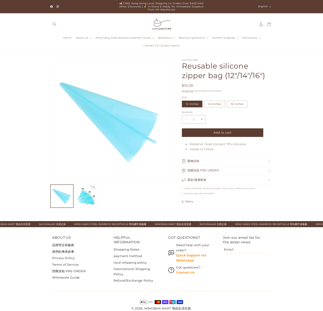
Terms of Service (65, 264)
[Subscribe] (264, 249)
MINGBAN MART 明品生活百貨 (167, 308)
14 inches (214, 104)
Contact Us (185, 272)
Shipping (187, 90)
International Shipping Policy (132, 271)
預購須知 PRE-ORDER (69, 271)
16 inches (237, 104)
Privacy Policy (63, 258)
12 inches (192, 104)
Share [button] (189, 201)
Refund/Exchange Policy (133, 280)
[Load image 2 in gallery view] (86, 196)
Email (228, 249)
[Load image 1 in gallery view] (61, 196)
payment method (128, 256)
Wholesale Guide (66, 277)
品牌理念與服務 (63, 245)
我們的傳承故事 (63, 251)
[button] (54, 24)
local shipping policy (130, 262)
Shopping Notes (126, 249)
